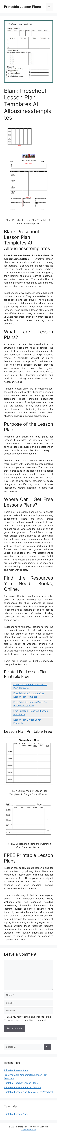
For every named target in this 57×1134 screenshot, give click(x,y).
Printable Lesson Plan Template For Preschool (28, 1092)
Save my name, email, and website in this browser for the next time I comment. (29, 1018)
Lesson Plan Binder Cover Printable (27, 721)
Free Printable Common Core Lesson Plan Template (28, 695)
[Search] (47, 1047)
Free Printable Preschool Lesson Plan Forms (30, 713)
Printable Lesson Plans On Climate (22, 1087)
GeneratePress (28, 1129)
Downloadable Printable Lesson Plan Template (30, 686)
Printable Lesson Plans (22, 7)
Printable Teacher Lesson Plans (21, 1083)
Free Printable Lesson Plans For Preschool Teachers (30, 704)
